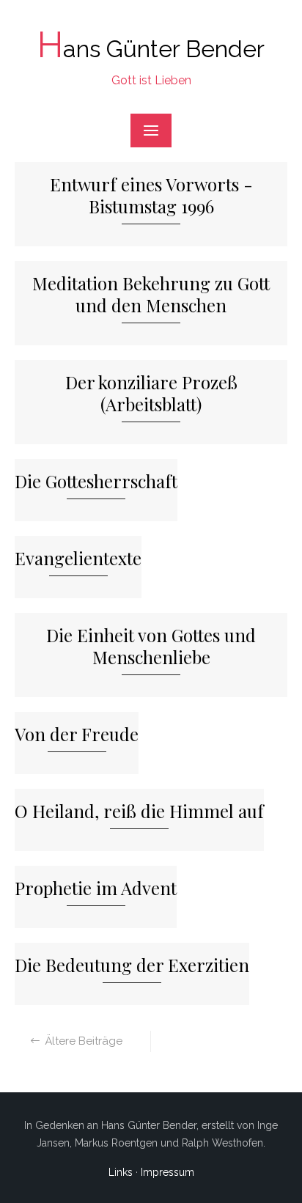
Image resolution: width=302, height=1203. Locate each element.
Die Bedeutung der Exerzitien (132, 965)
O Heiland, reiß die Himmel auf (139, 811)
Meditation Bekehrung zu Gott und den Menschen (151, 294)
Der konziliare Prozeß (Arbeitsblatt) (151, 393)
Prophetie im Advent (96, 888)
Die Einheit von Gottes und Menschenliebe (151, 646)
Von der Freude (77, 734)
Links (120, 1172)
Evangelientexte (78, 558)
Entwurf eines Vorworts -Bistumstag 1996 (151, 195)
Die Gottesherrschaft (96, 481)
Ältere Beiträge (83, 1041)
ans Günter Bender (151, 48)
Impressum (167, 1172)
